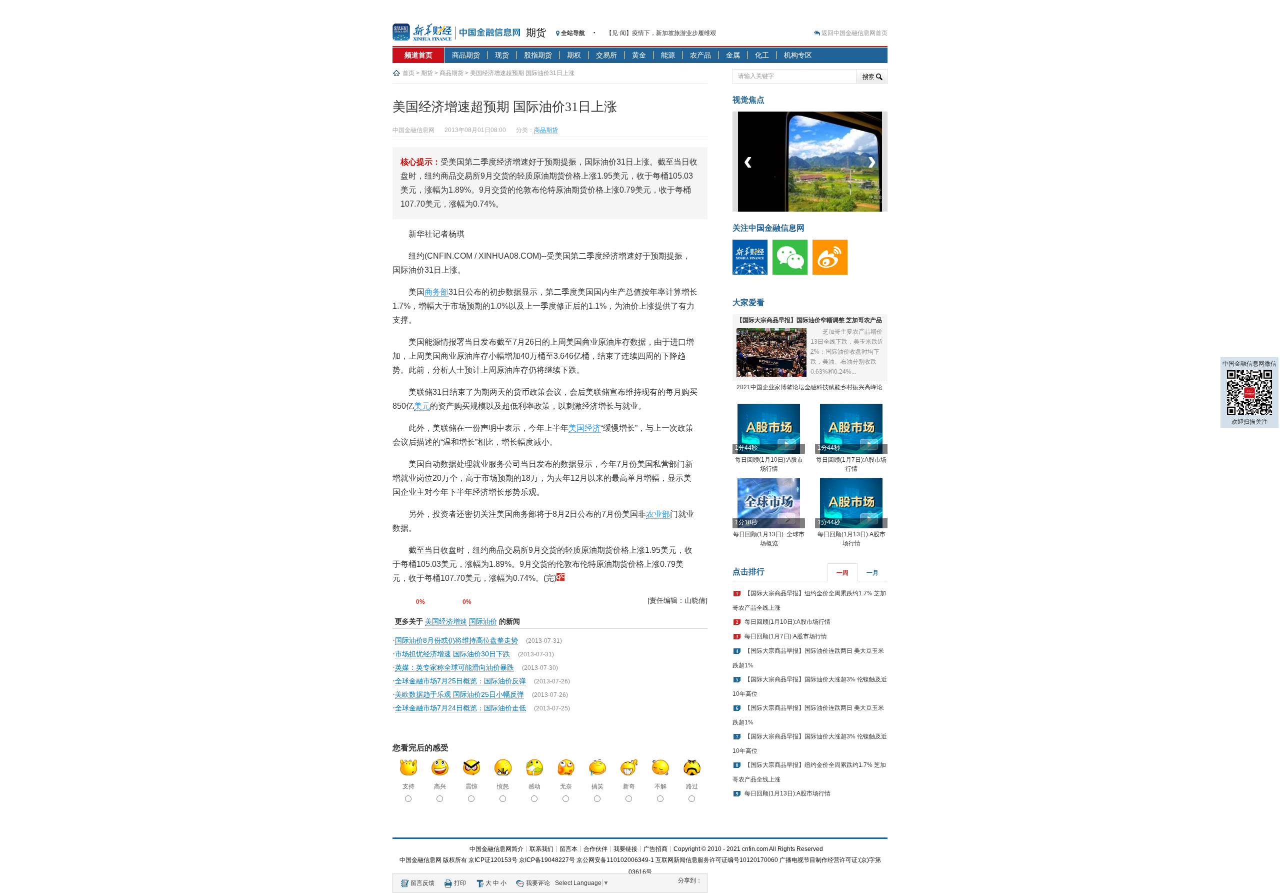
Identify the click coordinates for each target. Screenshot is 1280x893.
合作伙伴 (596, 848)
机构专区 (798, 55)
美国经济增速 (446, 621)
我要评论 (538, 882)
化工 (762, 55)
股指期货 (538, 55)
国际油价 (483, 621)
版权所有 (455, 859)
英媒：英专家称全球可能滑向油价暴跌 (454, 667)
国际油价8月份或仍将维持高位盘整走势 (456, 640)
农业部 (658, 514)
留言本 (569, 848)
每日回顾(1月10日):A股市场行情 (787, 621)
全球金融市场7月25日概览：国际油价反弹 (460, 681)
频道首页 (418, 55)
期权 (574, 55)
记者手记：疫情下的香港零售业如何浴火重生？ (669, 35)
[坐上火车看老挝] (827, 209)
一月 (872, 572)
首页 (408, 73)
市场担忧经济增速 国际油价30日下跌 (452, 654)
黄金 (639, 55)
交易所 (606, 55)
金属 (733, 55)
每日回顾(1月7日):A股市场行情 (785, 636)
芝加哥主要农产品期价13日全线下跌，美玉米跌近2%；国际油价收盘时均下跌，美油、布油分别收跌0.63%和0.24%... (847, 351)
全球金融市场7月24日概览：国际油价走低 (460, 708)
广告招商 (656, 848)
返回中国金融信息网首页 (855, 33)
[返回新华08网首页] (560, 578)
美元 (422, 406)
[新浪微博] (832, 272)
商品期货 (466, 55)
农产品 (700, 55)
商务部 (436, 292)
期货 (536, 32)
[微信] (792, 272)
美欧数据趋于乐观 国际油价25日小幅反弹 (459, 694)
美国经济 (584, 428)
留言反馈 (422, 882)
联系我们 (542, 848)
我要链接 (626, 848)
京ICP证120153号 (493, 859)
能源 (668, 55)
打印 (460, 882)
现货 (502, 55)
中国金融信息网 (421, 859)
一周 (842, 572)
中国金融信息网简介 (497, 848)
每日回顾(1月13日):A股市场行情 (787, 793)
